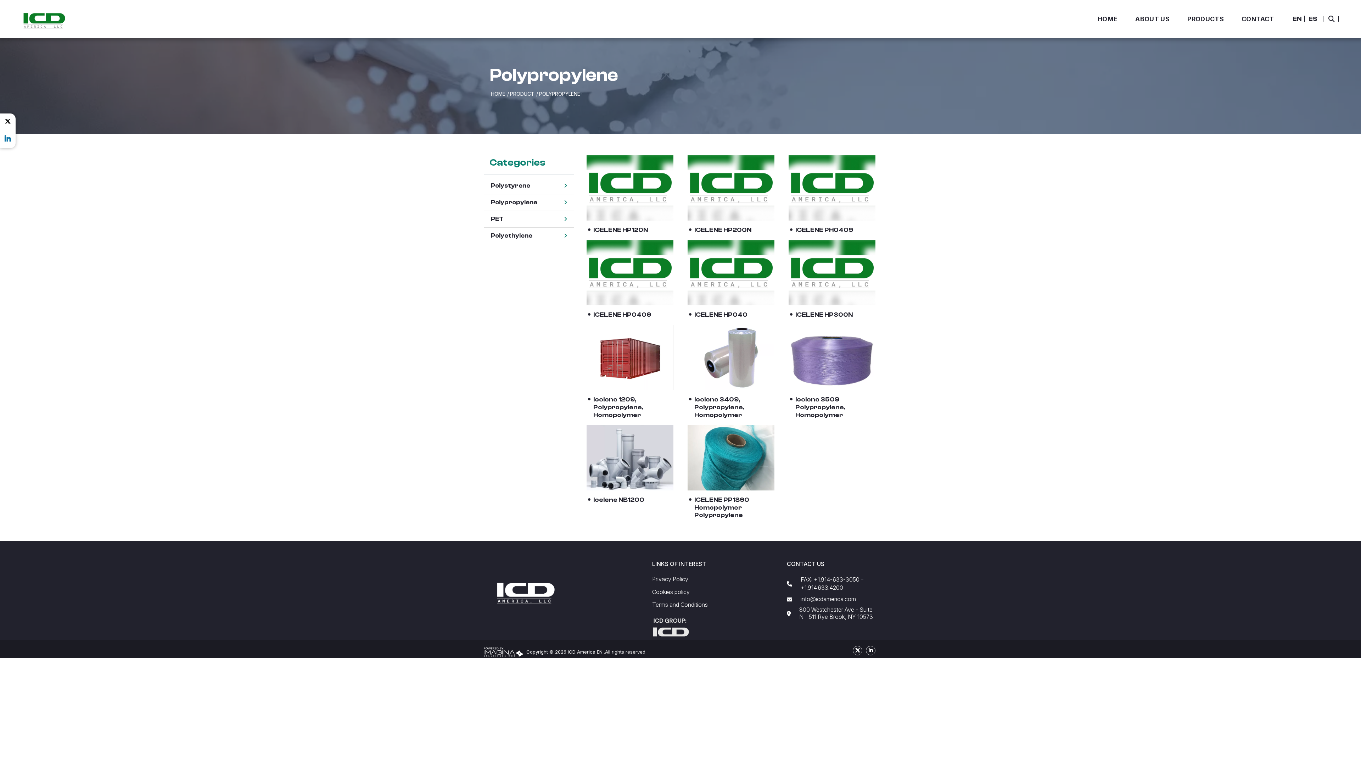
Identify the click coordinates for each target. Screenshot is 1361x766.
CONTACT (1258, 19)
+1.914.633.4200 (822, 587)
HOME (1108, 19)
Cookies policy (671, 592)
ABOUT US (1152, 19)
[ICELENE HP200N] (731, 188)
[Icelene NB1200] (630, 457)
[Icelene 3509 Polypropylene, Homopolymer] (832, 357)
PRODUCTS (1205, 19)
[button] (1297, 19)
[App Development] (503, 651)
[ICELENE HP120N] (630, 188)
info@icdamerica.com (828, 599)
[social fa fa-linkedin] (8, 138)
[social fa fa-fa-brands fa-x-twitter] (8, 121)
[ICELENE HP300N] (832, 272)
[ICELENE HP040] (731, 272)
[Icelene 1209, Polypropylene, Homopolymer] (630, 357)
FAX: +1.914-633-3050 (830, 579)
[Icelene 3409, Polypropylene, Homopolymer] (731, 357)
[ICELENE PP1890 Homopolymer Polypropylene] (731, 457)
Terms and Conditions (680, 604)
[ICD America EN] (44, 20)
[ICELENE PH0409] (832, 188)
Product (522, 94)
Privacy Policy (670, 579)
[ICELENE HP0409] (630, 272)
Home (498, 94)
